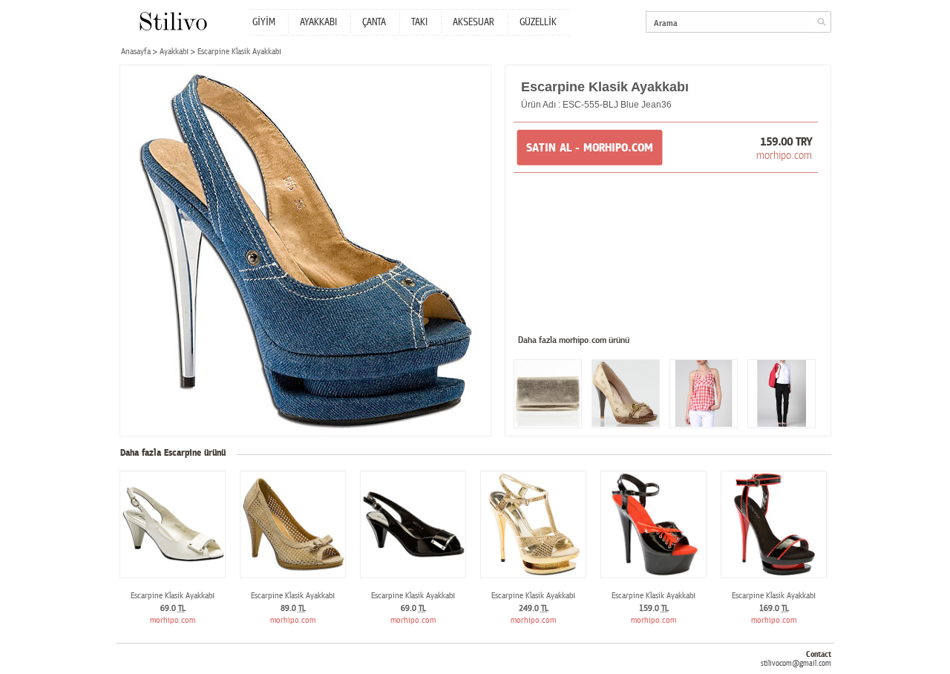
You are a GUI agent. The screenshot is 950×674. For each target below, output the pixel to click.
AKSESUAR (473, 22)
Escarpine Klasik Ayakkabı (172, 596)
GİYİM (263, 22)
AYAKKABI (318, 22)
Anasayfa (136, 51)
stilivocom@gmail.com (796, 663)
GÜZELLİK (538, 22)
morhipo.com (784, 155)
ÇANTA (374, 22)
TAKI (419, 22)
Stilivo (172, 21)
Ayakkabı (174, 51)
